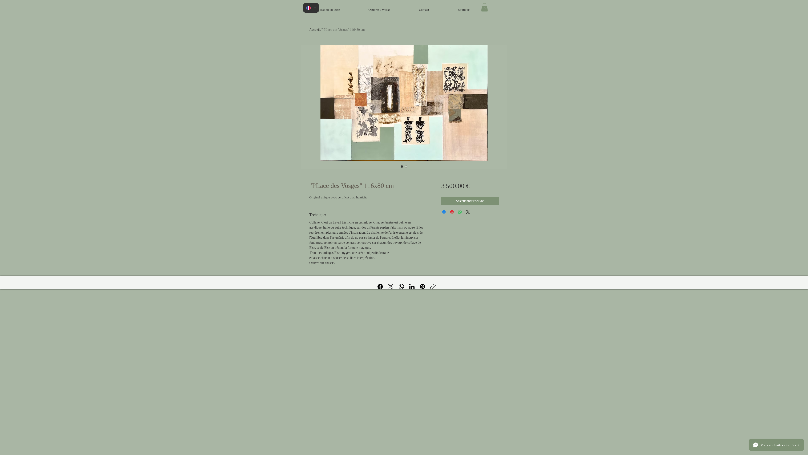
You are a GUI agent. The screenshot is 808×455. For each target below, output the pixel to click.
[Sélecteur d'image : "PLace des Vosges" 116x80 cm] (402, 166)
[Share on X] (467, 211)
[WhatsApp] (401, 286)
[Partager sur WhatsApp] (459, 211)
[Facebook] (380, 286)
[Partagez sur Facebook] (444, 211)
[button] (484, 7)
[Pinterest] (422, 286)
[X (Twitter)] (391, 286)
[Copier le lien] (433, 286)
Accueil (314, 29)
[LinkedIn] (412, 286)
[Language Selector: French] (311, 8)
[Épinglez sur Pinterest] (451, 211)
